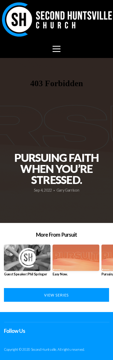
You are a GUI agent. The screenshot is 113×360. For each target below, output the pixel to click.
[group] (27, 262)
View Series (56, 295)
